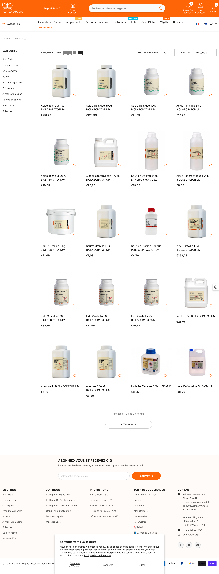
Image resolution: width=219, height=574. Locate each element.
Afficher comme (51, 52)
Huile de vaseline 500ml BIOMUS (151, 386)
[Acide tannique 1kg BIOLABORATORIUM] (61, 81)
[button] (19, 70)
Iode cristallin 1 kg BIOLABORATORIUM (188, 247)
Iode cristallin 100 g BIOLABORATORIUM (53, 317)
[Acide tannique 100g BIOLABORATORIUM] (151, 81)
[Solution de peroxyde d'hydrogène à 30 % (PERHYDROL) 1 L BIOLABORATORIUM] (151, 151)
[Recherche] (127, 8)
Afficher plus (129, 424)
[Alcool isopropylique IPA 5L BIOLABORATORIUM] (106, 151)
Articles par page (147, 52)
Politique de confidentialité (97, 555)
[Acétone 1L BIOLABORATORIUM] (61, 362)
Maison (6, 38)
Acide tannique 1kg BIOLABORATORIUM (53, 107)
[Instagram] (189, 545)
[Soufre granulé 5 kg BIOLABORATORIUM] (61, 221)
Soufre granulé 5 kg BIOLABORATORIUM (53, 247)
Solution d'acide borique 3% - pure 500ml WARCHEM (149, 247)
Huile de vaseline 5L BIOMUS (194, 386)
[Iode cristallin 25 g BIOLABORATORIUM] (151, 292)
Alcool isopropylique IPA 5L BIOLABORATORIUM (103, 177)
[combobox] (123, 8)
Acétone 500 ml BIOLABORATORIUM (98, 388)
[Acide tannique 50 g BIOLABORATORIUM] (196, 81)
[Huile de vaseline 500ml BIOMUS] (151, 362)
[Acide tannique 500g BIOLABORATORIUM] (106, 81)
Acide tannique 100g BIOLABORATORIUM (143, 107)
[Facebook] (181, 545)
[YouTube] (198, 545)
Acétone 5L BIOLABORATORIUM (195, 316)
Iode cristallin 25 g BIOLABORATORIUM (143, 317)
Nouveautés (19, 38)
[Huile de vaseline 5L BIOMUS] (196, 362)
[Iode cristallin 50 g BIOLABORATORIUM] (106, 292)
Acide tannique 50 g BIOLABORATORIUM (189, 107)
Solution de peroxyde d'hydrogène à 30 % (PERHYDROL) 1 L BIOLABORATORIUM (144, 177)
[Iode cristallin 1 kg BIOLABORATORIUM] (196, 221)
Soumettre (146, 475)
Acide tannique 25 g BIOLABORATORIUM (53, 177)
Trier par (184, 52)
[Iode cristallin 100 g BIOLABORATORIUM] (61, 292)
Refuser (141, 564)
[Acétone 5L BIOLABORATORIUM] (196, 292)
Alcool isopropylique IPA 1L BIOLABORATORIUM (192, 177)
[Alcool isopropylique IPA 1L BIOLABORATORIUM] (196, 151)
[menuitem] (19, 59)
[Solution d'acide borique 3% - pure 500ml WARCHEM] (151, 221)
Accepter (108, 564)
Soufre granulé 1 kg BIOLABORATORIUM (98, 247)
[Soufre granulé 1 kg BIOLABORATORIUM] (106, 221)
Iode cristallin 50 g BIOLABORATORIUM (98, 317)
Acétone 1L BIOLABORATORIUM (60, 386)
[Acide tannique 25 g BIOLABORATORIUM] (61, 151)
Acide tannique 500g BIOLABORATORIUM (99, 107)
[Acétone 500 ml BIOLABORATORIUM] (106, 362)
